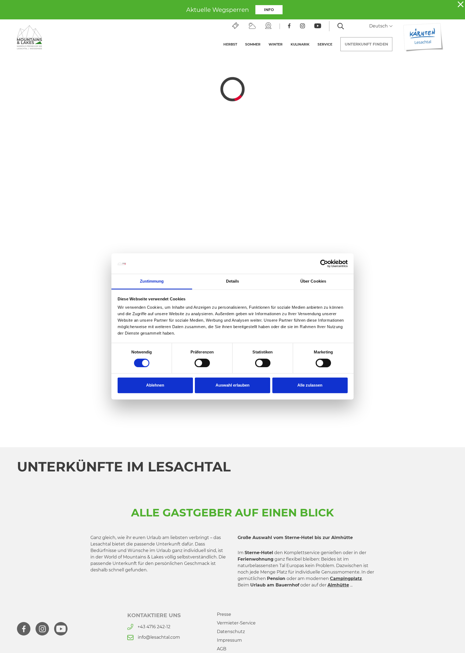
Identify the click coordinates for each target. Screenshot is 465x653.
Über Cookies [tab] (313, 281)
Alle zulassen (309, 385)
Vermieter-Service (236, 623)
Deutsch (379, 26)
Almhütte (338, 585)
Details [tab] (232, 281)
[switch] (202, 363)
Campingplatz (346, 578)
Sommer (252, 44)
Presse (224, 614)
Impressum (229, 640)
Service (325, 44)
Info (269, 9)
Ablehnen (155, 385)
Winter (276, 44)
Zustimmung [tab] (152, 281)
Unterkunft (366, 44)
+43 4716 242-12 (154, 626)
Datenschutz (231, 631)
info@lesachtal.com (159, 637)
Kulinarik (300, 44)
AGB (221, 648)
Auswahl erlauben (232, 385)
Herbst (230, 44)
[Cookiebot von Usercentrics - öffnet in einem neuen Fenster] (324, 264)
